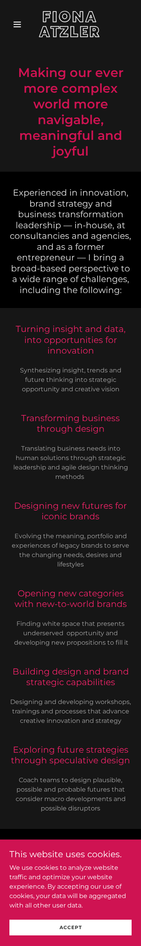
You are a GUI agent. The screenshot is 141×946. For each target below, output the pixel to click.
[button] (18, 24)
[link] (70, 34)
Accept (71, 927)
